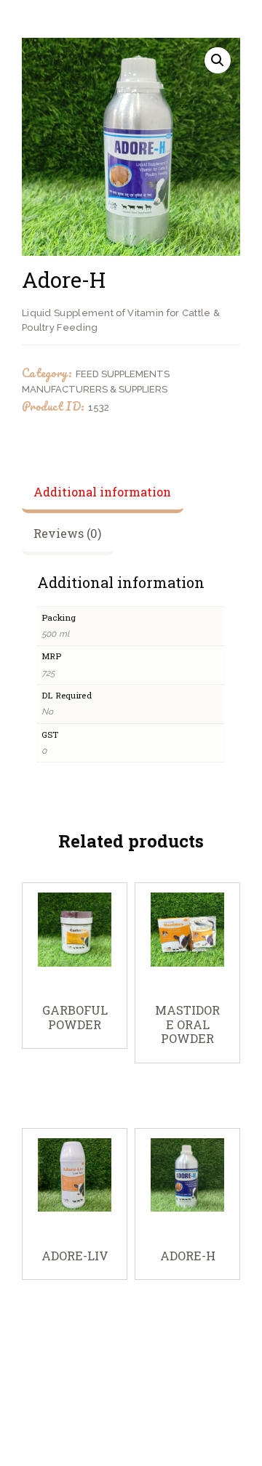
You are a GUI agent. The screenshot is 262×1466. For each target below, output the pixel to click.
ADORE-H (187, 1256)
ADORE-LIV (74, 1256)
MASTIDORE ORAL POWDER (187, 1024)
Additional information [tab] (102, 491)
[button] (218, 60)
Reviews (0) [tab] (67, 533)
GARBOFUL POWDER (75, 1017)
